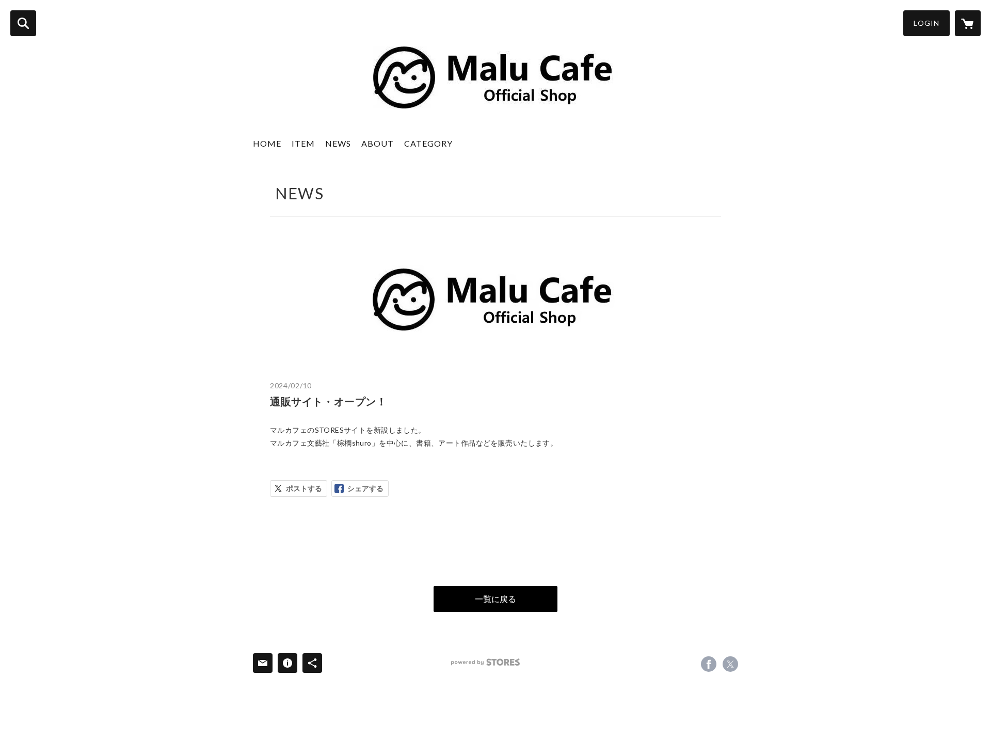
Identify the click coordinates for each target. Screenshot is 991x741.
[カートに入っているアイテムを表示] (968, 23)
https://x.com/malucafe (730, 664)
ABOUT (377, 143)
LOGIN (926, 23)
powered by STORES (485, 662)
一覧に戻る (495, 599)
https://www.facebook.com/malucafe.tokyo (708, 664)
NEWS (338, 143)
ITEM (303, 143)
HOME (267, 143)
